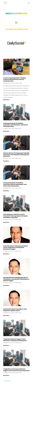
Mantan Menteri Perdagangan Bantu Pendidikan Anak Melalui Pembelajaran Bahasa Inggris (16, 279)
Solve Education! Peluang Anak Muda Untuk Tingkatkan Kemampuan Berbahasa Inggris (15, 247)
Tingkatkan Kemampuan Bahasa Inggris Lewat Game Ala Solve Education (16, 369)
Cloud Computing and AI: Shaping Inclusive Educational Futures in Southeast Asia (14, 79)
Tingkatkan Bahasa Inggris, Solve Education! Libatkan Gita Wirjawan (15, 340)
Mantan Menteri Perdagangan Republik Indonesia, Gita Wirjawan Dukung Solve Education (16, 154)
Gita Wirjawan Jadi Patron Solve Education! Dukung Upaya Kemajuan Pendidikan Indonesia (15, 215)
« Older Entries (7, 381)
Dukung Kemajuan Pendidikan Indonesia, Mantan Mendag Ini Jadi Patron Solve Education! (15, 184)
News (17, 83)
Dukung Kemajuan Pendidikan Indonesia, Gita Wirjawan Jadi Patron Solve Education (15, 124)
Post (21, 83)
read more (6, 99)
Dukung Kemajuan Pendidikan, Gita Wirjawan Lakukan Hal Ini (15, 310)
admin (6, 83)
